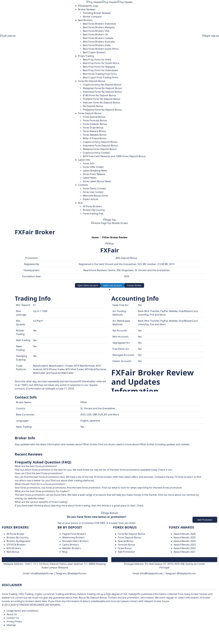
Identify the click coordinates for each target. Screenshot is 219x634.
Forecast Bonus (126, 544)
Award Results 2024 (185, 541)
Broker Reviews (86, 9)
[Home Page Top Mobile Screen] (109, 222)
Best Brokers (85, 20)
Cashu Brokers (70, 544)
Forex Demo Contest (94, 188)
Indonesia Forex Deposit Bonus (100, 145)
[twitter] (113, 580)
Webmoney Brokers (73, 537)
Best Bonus (13, 551)
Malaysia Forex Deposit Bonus (100, 149)
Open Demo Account (87, 285)
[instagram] (109, 580)
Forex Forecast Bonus (95, 120)
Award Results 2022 (185, 548)
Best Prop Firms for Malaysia (99, 66)
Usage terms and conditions (22, 610)
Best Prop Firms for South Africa (101, 63)
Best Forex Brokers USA (96, 31)
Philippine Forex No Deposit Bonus (102, 109)
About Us (12, 614)
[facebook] (106, 580)
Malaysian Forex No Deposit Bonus (102, 88)
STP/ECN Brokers (16, 544)
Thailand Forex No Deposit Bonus (101, 99)
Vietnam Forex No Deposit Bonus (101, 102)
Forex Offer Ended (93, 167)
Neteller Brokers (71, 548)
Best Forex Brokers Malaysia (99, 27)
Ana (80, 202)
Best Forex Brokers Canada (98, 38)
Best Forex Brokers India (96, 45)
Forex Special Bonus (94, 116)
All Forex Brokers (92, 206)
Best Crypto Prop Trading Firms (100, 77)
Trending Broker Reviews (97, 13)
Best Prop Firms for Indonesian (100, 70)
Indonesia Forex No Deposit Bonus (102, 91)
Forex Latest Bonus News (97, 181)
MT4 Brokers (14, 548)
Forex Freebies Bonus (95, 124)
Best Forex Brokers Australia (99, 41)
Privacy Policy (14, 621)
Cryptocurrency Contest (96, 152)
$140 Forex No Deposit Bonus (99, 95)
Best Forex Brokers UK (95, 34)
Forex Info (88, 163)
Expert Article (90, 199)
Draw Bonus (125, 548)
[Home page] (88, 5)
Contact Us (13, 618)
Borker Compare (92, 16)
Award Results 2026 (185, 534)
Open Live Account (112, 285)
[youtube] (108, 580)
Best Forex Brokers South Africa (101, 48)
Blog (64, 551)
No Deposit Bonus (93, 106)
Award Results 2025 (185, 537)
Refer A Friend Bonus (95, 138)
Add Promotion (204, 519)
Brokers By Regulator (19, 541)
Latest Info (84, 159)
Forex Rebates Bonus (95, 134)
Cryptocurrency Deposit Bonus (100, 142)
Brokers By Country (17, 537)
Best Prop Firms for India (97, 59)
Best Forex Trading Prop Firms (100, 74)
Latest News (90, 177)
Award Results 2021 (185, 551)
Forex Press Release (94, 174)
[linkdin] (111, 580)
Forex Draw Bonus (93, 127)
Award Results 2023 (185, 544)
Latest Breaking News (95, 170)
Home (95, 237)
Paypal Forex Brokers (74, 534)
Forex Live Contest (93, 192)
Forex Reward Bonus (94, 131)
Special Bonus (125, 541)
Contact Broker (134, 285)
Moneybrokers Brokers (75, 541)
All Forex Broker (15, 534)
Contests (83, 185)
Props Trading (86, 56)
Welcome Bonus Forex (95, 195)
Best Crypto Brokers (94, 52)
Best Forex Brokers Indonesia (99, 23)
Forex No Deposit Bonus (91, 81)
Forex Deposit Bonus (89, 113)
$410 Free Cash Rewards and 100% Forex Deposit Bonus (114, 156)
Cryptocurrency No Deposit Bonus (102, 84)
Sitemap (11, 625)
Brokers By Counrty (94, 210)
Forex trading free (93, 213)
